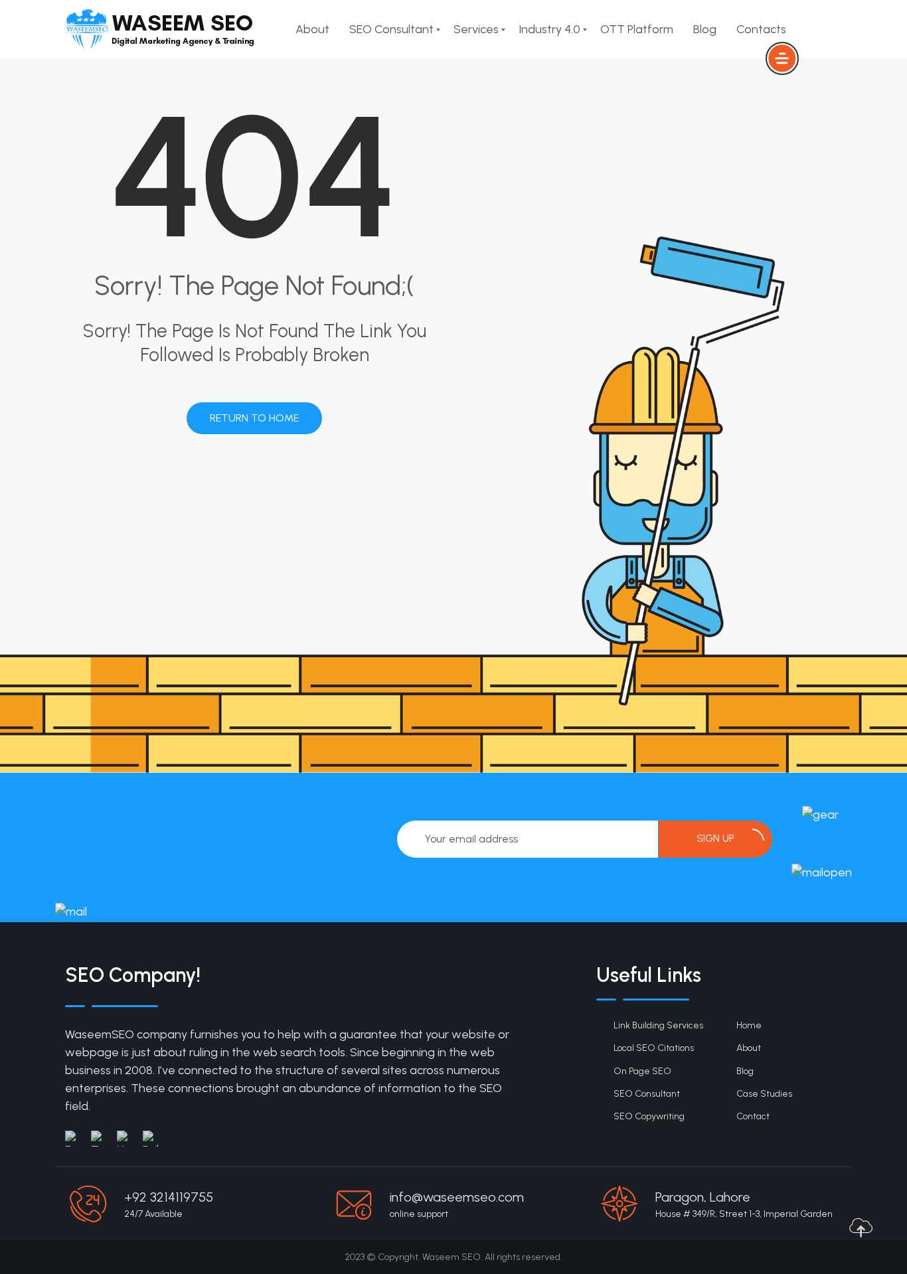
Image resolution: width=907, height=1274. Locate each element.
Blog (704, 29)
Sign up (715, 838)
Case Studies (764, 1093)
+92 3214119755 (168, 1197)
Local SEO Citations (654, 1048)
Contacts (761, 29)
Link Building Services (658, 1025)
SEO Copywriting (649, 1116)
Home (749, 1025)
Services (476, 29)
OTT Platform (636, 29)
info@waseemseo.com (457, 1197)
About (312, 29)
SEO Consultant (391, 29)
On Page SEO (642, 1071)
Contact (753, 1116)
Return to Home (254, 418)
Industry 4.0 (549, 29)
